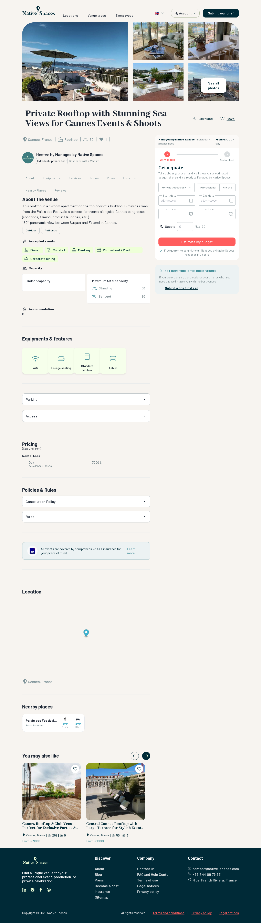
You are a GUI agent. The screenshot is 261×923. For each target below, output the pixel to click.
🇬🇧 (157, 13)
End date (208, 195)
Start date (169, 195)
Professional (208, 187)
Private (227, 187)
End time (208, 209)
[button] (130, 61)
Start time (169, 209)
